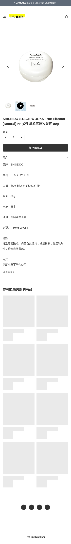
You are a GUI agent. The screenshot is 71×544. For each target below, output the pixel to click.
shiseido (9, 271)
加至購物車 (35, 147)
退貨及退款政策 (38, 537)
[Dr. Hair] (17, 17)
